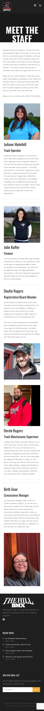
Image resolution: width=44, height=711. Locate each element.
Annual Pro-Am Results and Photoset (19, 657)
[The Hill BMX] (7, 6)
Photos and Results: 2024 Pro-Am (18, 644)
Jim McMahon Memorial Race (15, 638)
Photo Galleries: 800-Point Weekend (18, 651)
